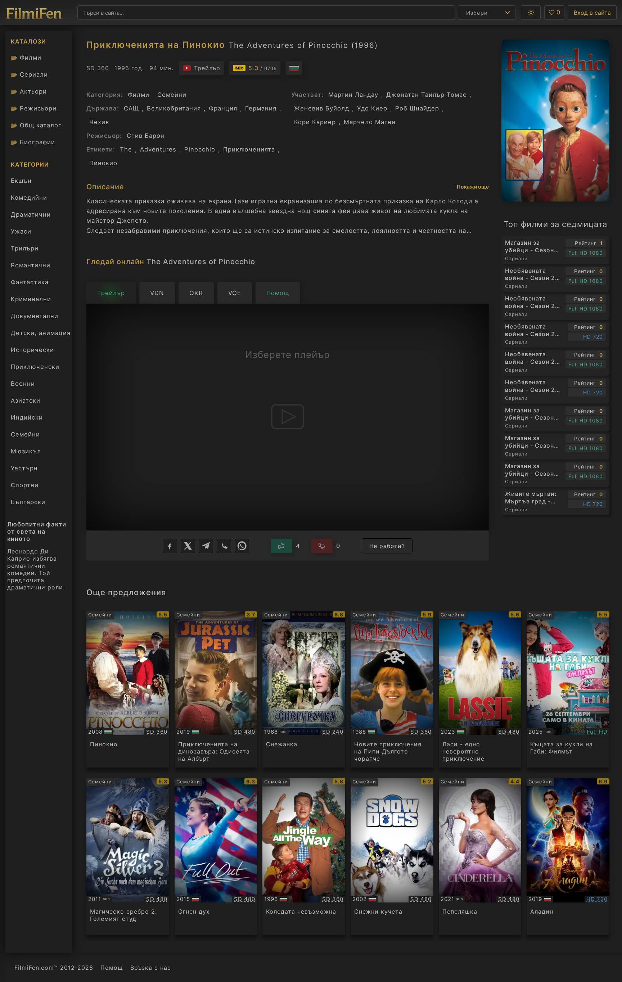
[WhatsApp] (242, 546)
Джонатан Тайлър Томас (426, 94)
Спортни (25, 485)
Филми (26, 57)
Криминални (31, 299)
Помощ (111, 967)
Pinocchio (199, 149)
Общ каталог (36, 125)
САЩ (131, 108)
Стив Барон (145, 135)
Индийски (27, 417)
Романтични (30, 265)
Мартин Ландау (353, 94)
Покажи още (473, 187)
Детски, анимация (41, 332)
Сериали (29, 74)
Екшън (21, 180)
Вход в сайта (592, 12)
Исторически (32, 349)
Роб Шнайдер (417, 108)
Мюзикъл (26, 451)
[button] (531, 12)
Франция (223, 108)
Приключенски (35, 366)
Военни (23, 383)
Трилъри (24, 250)
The (126, 149)
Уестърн (24, 468)
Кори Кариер (315, 122)
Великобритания (174, 108)
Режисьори (34, 108)
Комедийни (29, 197)
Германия (260, 108)
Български (28, 502)
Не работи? (387, 545)
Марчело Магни (370, 122)
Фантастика (30, 282)
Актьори (29, 91)
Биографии (33, 142)
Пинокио (103, 163)
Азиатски (25, 400)
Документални (34, 316)
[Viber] (224, 546)
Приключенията (249, 149)
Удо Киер (372, 108)
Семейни (25, 434)
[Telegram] (206, 546)
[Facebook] (170, 546)
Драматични (31, 214)
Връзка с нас (150, 967)
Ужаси (21, 231)
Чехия (99, 122)
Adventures (158, 149)
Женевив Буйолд (321, 108)
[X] (188, 546)
